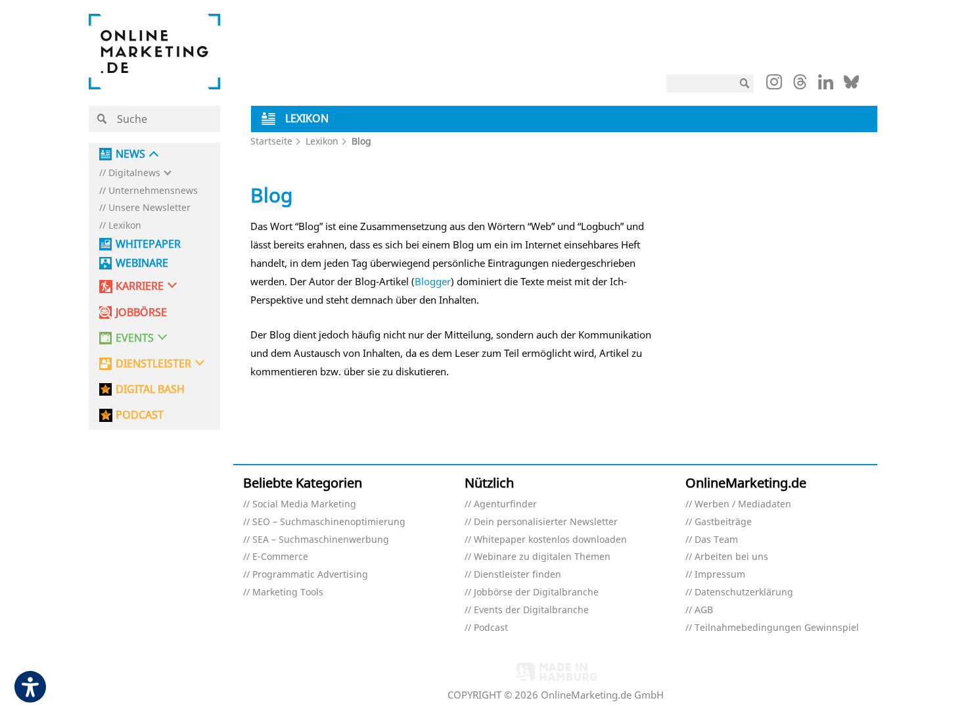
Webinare (142, 263)
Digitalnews (134, 173)
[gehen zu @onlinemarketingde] (800, 85)
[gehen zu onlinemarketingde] (774, 85)
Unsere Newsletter (149, 208)
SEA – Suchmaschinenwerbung (320, 539)
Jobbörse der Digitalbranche (536, 592)
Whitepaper (148, 244)
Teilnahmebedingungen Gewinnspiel (777, 628)
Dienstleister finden (517, 574)
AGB (704, 610)
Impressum (720, 574)
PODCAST (140, 415)
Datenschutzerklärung (744, 592)
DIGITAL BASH (150, 389)
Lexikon (124, 225)
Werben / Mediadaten (743, 504)
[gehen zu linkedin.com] (825, 85)
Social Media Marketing (304, 504)
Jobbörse (141, 312)
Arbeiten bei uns (731, 557)
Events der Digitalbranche (531, 610)
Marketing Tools (287, 592)
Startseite (271, 141)
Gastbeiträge (723, 522)
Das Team (716, 539)
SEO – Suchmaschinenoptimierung (328, 522)
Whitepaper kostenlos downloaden (550, 539)
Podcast (491, 628)
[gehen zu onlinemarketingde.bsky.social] (851, 85)
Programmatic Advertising (310, 574)
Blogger (433, 281)
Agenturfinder (505, 504)
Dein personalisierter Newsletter (546, 522)
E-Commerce (280, 557)
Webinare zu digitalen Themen (542, 557)
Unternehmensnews (153, 191)
